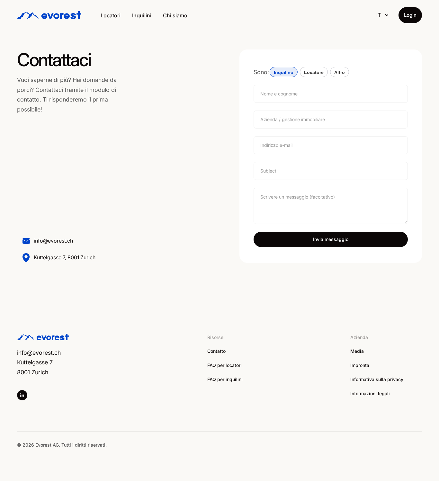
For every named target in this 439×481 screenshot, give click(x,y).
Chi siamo (175, 15)
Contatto (216, 351)
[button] (382, 15)
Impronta (359, 365)
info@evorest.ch (53, 240)
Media (357, 351)
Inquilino (283, 72)
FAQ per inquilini (225, 379)
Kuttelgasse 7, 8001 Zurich (64, 257)
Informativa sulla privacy (376, 379)
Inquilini (141, 15)
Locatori (111, 15)
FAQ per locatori (224, 365)
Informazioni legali (370, 393)
